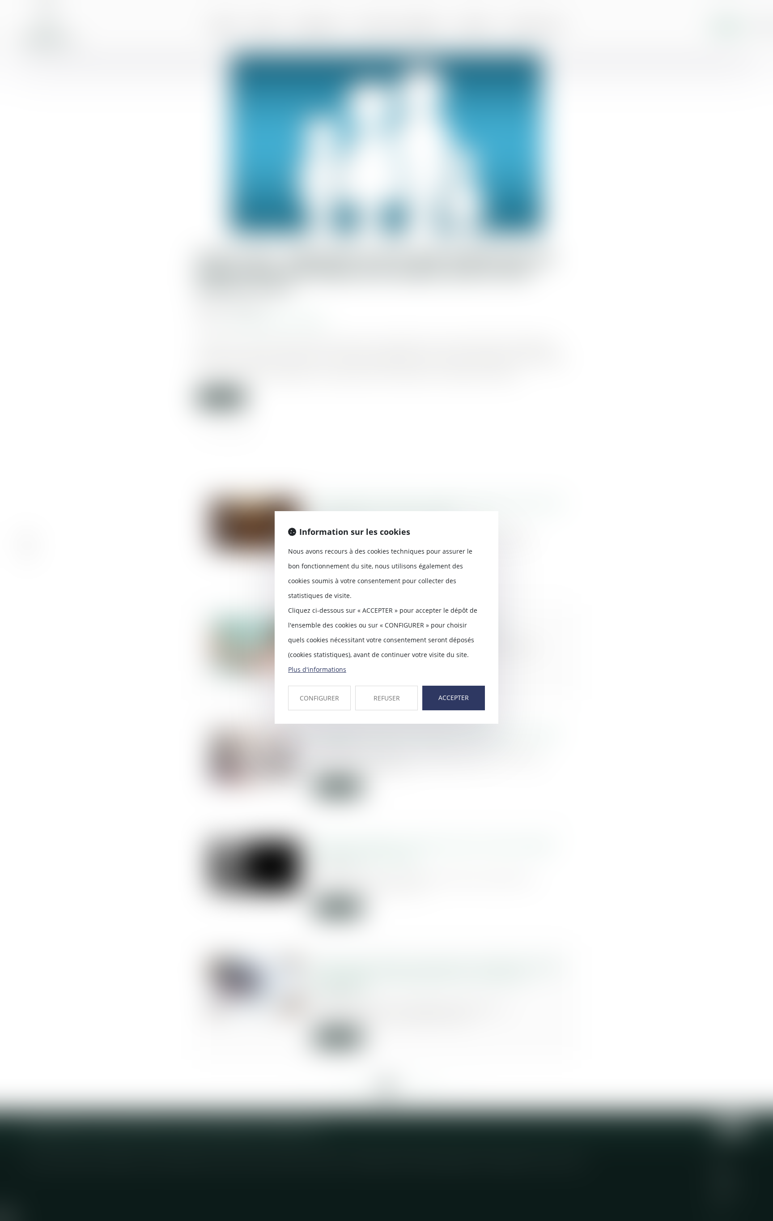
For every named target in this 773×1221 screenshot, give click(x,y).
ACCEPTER (453, 697)
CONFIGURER (319, 698)
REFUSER (387, 698)
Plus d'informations (317, 669)
